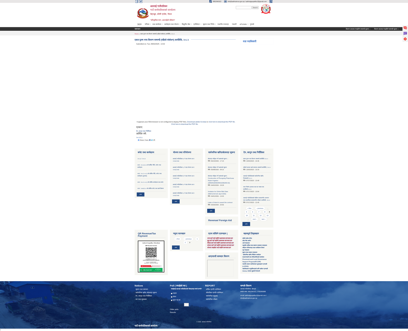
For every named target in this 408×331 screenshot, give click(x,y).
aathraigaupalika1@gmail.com (255, 295)
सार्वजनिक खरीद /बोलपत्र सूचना (146, 293)
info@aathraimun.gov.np (248, 298)
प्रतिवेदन (196, 24)
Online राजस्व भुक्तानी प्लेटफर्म (251, 271)
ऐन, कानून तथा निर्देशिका (144, 296)
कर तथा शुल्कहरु (141, 299)
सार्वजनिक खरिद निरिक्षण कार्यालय (251, 254)
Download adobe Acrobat (197, 122)
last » (263, 219)
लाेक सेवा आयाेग (246, 240)
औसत (174, 296)
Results (173, 312)
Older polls (174, 309)
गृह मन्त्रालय (245, 250)
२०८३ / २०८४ (141, 158)
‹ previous (260, 208)
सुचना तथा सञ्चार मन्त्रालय (249, 252)
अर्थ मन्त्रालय (246, 243)
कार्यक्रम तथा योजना (171, 24)
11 (254, 215)
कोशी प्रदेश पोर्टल (247, 238)
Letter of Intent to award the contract (220, 202)
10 (247, 215)
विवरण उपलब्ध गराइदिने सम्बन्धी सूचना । (347, 29)
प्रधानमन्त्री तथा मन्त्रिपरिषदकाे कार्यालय (253, 257)
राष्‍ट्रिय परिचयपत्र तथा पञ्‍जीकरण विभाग (253, 247)
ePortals (243, 24)
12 (260, 215)
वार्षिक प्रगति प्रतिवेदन (213, 289)
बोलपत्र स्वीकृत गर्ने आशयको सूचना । (218, 158)
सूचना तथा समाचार (142, 289)
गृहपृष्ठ (139, 24)
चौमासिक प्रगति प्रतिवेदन (214, 293)
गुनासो (252, 24)
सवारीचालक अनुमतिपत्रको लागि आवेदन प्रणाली (255, 268)
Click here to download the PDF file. (184, 124)
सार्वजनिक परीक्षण (211, 299)
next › (254, 219)
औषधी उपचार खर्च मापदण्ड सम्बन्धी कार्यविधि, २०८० (257, 167)
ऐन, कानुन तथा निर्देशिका (143, 131)
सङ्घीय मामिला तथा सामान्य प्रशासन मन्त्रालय (254, 245)
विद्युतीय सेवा (186, 24)
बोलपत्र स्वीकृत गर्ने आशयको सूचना (217, 167)
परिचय (147, 24)
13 (267, 215)
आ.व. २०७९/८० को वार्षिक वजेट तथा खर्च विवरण (150, 188)
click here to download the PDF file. (222, 122)
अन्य (140, 194)
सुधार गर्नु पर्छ (176, 300)
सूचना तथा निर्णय (208, 24)
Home (137, 34)
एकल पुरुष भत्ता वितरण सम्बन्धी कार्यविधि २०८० (255, 158)
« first (249, 208)
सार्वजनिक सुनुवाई (211, 296)
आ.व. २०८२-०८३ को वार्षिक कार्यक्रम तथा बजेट (150, 182)
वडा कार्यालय (156, 24)
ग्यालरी (234, 24)
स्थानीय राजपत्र (223, 24)
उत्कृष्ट (175, 293)
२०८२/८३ (139, 137)
